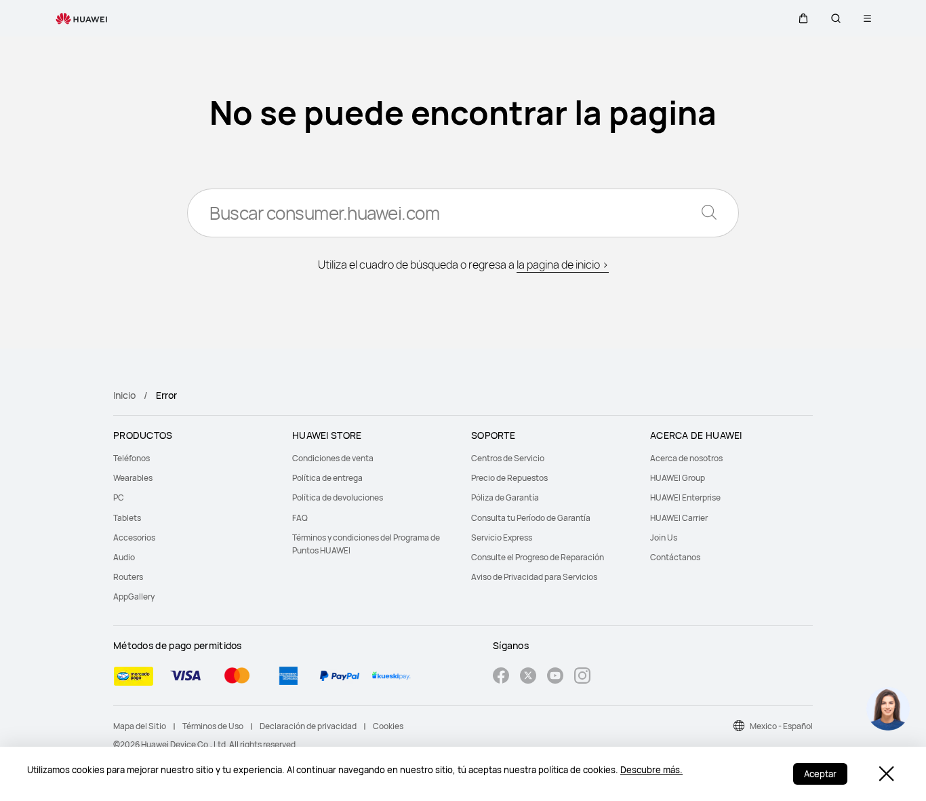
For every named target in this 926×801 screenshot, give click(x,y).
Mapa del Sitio (139, 726)
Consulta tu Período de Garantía (530, 518)
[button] (803, 18)
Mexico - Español (781, 726)
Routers (128, 577)
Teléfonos (131, 458)
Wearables (133, 478)
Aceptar (820, 774)
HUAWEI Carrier (679, 518)
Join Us (663, 537)
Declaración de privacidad (308, 726)
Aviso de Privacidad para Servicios (534, 577)
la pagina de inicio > (563, 264)
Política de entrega (327, 478)
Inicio (124, 395)
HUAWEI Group (677, 478)
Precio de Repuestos (509, 478)
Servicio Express (501, 537)
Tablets (127, 518)
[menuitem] (194, 458)
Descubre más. (651, 770)
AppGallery (134, 596)
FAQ (300, 518)
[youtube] (555, 677)
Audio (124, 557)
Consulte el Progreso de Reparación (537, 557)
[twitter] (528, 677)
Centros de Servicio (507, 458)
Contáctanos (675, 557)
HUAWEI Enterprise (685, 497)
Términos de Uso (212, 726)
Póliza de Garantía (505, 497)
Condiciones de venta (333, 458)
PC (118, 497)
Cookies (388, 726)
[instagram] (582, 677)
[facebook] (501, 677)
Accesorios (134, 537)
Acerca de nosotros (686, 458)
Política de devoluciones (337, 497)
